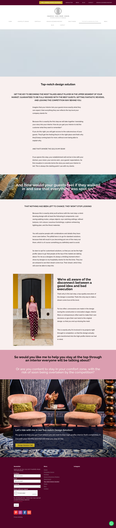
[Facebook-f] (25, 512)
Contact (90, 2)
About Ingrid (72, 21)
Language (16, 484)
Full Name (16, 473)
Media (77, 2)
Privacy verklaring (18, 517)
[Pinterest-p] (16, 512)
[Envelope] (29, 512)
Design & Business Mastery (104, 2)
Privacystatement (18, 501)
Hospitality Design (23, 21)
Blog (83, 2)
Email (15, 478)
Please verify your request (21, 489)
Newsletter (69, 2)
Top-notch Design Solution (90, 21)
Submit (16, 505)
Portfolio (38, 21)
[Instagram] (20, 512)
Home (10, 21)
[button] (111, 523)
